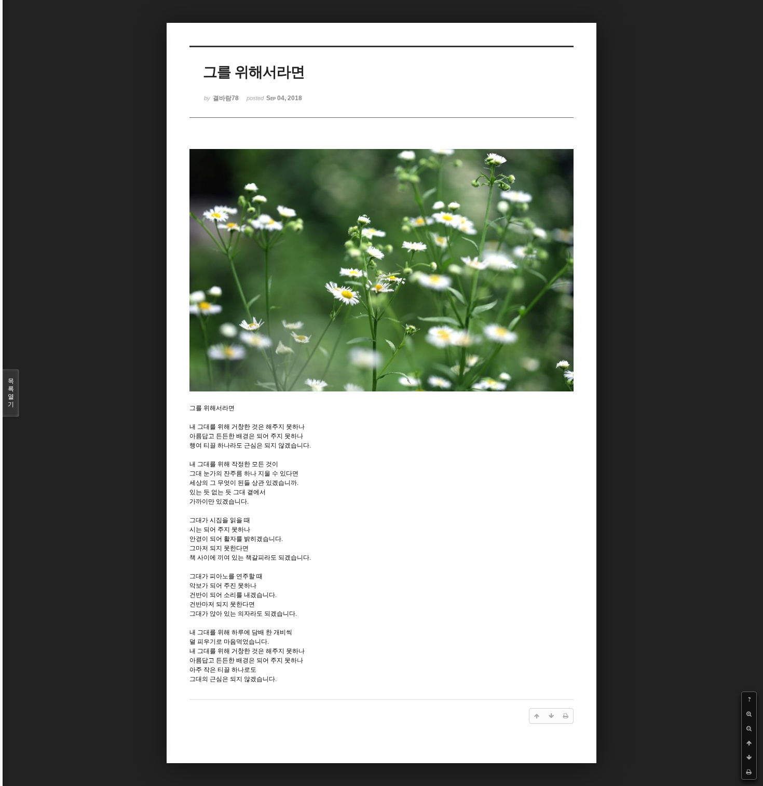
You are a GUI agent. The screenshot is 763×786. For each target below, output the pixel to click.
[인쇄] (749, 772)
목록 (11, 392)
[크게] (749, 714)
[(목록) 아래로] (749, 757)
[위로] (749, 743)
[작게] (749, 728)
